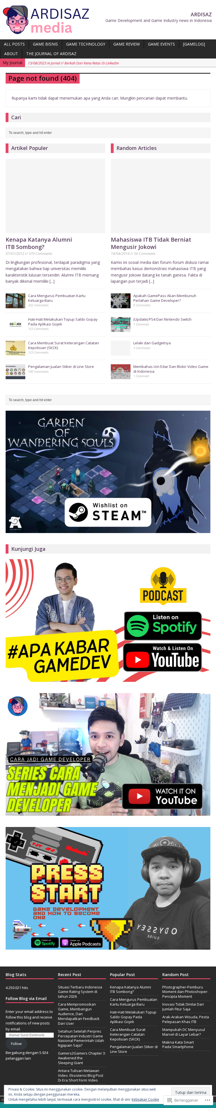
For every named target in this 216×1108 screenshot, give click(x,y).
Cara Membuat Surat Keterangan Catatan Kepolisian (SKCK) (63, 345)
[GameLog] (194, 44)
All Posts (14, 44)
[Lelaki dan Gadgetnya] (120, 352)
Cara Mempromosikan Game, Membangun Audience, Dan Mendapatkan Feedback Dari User (79, 1014)
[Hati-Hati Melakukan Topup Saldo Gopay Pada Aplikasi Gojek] (15, 328)
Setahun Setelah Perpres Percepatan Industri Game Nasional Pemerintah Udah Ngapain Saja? (81, 1038)
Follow (16, 1043)
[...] (52, 281)
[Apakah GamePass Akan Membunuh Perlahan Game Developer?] (120, 305)
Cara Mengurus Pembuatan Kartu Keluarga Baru (57, 298)
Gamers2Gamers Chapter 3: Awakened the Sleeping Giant (82, 1058)
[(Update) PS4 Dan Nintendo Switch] (120, 328)
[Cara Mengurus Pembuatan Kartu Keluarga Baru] (15, 305)
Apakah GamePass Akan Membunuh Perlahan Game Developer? (164, 298)
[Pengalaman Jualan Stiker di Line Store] (15, 376)
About (11, 53)
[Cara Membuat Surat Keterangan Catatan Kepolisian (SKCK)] (15, 352)
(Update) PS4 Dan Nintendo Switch (162, 319)
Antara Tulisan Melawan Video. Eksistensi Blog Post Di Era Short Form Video (80, 1075)
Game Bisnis (45, 44)
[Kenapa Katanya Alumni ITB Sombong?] (55, 230)
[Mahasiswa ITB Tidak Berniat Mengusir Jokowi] (160, 230)
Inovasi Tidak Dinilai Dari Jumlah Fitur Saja (183, 1007)
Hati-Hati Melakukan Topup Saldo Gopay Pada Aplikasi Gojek (63, 322)
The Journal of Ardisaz (51, 53)
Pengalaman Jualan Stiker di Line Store (61, 366)
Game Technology (85, 44)
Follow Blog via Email (26, 998)
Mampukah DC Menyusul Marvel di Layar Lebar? (183, 1032)
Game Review (126, 44)
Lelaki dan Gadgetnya (152, 342)
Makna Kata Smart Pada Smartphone (178, 1044)
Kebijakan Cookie (145, 1099)
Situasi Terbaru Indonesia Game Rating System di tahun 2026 (80, 992)
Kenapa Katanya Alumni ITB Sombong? (39, 243)
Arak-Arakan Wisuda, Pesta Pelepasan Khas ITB (185, 1019)
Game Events (161, 44)
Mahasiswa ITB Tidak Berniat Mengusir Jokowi (151, 243)
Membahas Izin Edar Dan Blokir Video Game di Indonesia (170, 369)
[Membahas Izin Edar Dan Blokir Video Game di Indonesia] (120, 376)
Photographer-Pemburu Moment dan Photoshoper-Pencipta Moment (185, 992)
